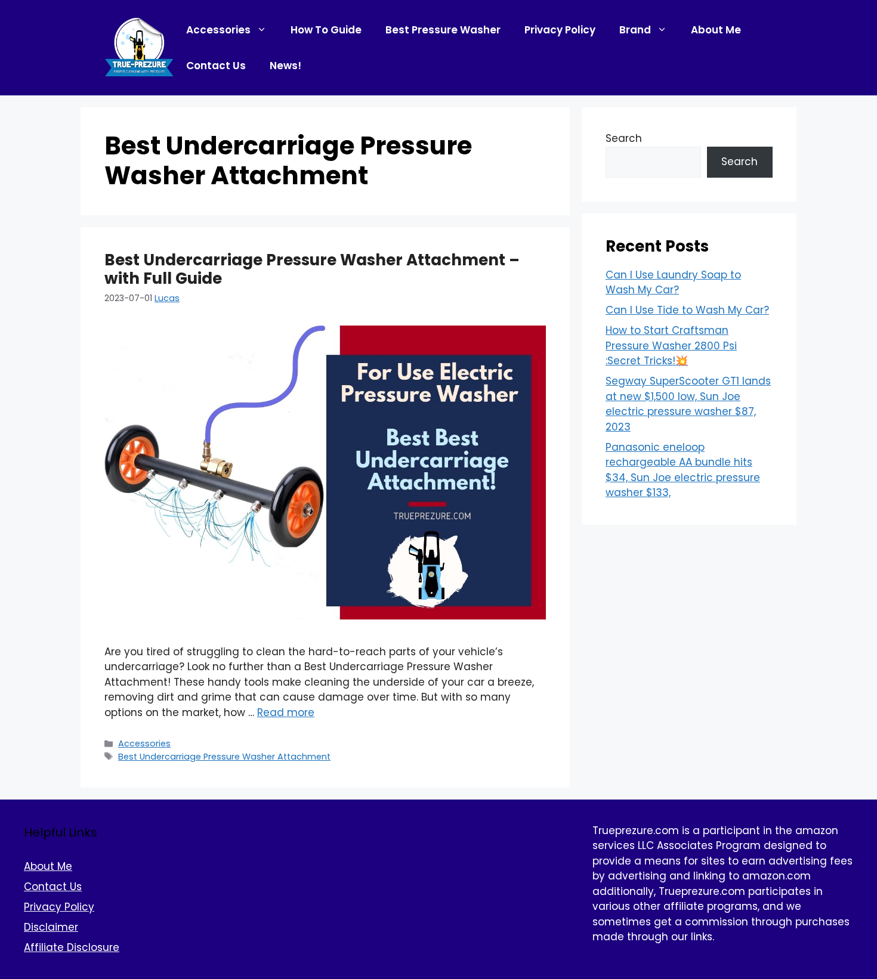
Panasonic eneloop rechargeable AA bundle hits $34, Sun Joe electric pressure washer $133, (683, 470)
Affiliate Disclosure (71, 947)
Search (624, 138)
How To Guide (326, 30)
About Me (716, 30)
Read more (285, 712)
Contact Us (216, 65)
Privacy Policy (559, 30)
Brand (635, 30)
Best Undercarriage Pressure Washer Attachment (224, 757)
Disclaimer (51, 927)
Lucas (167, 298)
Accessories (218, 30)
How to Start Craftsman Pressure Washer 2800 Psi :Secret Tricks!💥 (671, 345)
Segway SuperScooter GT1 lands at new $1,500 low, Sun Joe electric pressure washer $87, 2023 (688, 404)
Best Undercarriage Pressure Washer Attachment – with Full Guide (312, 269)
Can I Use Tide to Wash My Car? (687, 310)
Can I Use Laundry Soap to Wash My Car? (673, 283)
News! (285, 65)
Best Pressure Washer (443, 30)
